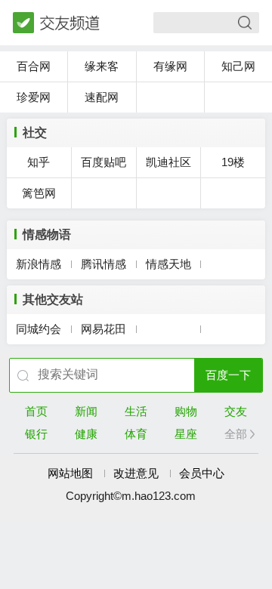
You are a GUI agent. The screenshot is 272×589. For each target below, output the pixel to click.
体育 (136, 433)
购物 (186, 411)
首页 (36, 411)
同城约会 (38, 328)
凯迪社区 (168, 162)
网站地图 (70, 473)
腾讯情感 (103, 263)
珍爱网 (34, 97)
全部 (235, 433)
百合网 (34, 66)
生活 (136, 411)
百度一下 (228, 375)
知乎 (38, 162)
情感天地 (168, 263)
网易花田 (103, 328)
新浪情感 (38, 263)
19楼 (233, 162)
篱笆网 (39, 193)
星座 (186, 433)
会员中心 (201, 473)
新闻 (86, 411)
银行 (36, 433)
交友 (235, 411)
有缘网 (170, 66)
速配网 (102, 97)
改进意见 (136, 473)
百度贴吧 (103, 162)
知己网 (238, 66)
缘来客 (102, 66)
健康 (86, 433)
